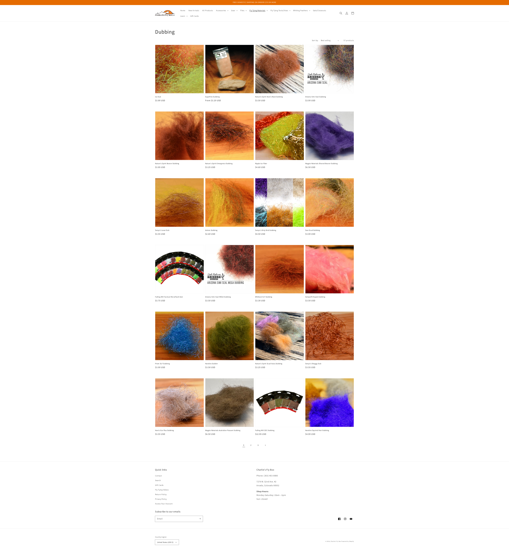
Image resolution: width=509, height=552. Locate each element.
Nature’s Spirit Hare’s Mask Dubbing (269, 97)
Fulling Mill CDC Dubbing (264, 430)
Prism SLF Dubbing (162, 363)
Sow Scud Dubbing (312, 230)
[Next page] (265, 445)
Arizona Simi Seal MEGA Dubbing (218, 297)
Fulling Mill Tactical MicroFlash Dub (169, 297)
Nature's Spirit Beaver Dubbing (167, 163)
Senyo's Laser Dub (162, 230)
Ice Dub (158, 97)
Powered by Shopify (347, 541)
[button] (222, 10)
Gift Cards (159, 485)
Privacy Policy (161, 499)
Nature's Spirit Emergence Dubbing (219, 163)
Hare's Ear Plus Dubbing (164, 430)
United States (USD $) (165, 542)
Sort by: (315, 40)
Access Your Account (164, 503)
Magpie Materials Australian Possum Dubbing (222, 430)
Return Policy (161, 494)
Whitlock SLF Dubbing (263, 297)
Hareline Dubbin (211, 363)
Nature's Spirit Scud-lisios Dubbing (268, 363)
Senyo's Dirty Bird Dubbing (265, 230)
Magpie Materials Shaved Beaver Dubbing (321, 163)
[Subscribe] (200, 519)
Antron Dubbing (211, 230)
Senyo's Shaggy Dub (313, 363)
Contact (158, 476)
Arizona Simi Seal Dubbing (315, 97)
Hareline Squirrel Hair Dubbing (317, 430)
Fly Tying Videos (162, 490)
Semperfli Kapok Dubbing (315, 297)
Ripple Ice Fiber (261, 163)
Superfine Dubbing (212, 97)
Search (158, 480)
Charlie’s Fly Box (336, 541)
